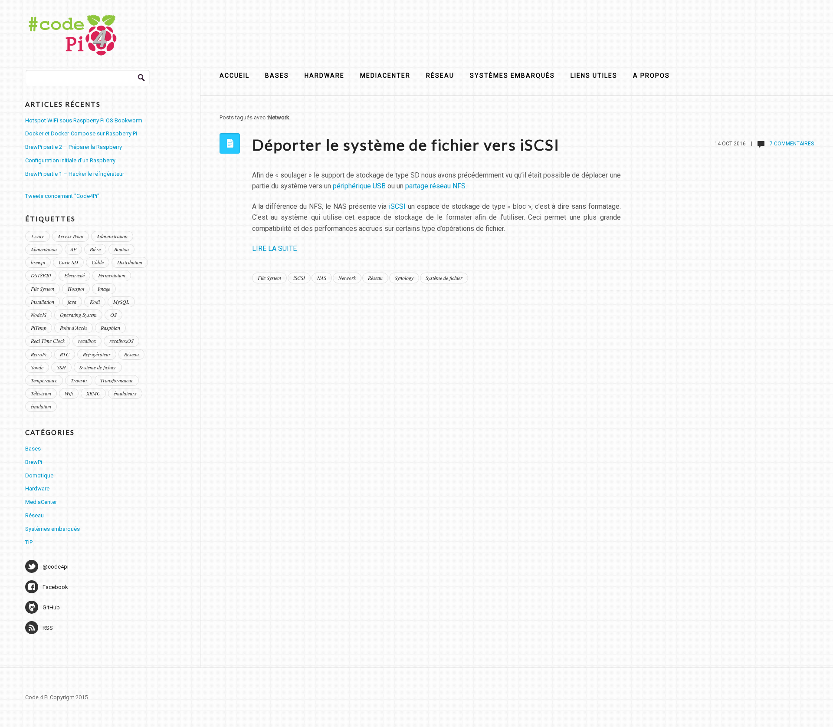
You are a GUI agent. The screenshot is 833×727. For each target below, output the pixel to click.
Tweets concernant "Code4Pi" (62, 196)
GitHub (51, 607)
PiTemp (38, 327)
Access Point (70, 236)
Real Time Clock (48, 340)
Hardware (324, 75)
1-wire (37, 236)
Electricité (74, 275)
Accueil (234, 75)
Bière (95, 249)
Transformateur (116, 380)
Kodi (95, 301)
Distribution (129, 262)
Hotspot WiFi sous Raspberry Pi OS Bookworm (83, 120)
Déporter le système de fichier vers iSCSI (406, 144)
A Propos (651, 75)
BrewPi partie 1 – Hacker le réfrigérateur (74, 174)
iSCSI (397, 206)
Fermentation (111, 275)
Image (104, 288)
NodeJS (38, 314)
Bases (277, 75)
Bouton (121, 249)
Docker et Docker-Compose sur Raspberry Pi (81, 133)
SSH (61, 367)
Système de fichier (444, 277)
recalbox (87, 340)
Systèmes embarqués (512, 75)
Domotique (39, 475)
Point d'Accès (73, 327)
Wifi (69, 393)
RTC (64, 354)
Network (347, 277)
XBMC (93, 393)
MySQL (121, 301)
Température (44, 380)
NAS (321, 277)
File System (269, 277)
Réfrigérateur (97, 354)
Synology (404, 277)
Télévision (41, 393)
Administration (112, 236)
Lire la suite (274, 248)
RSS (48, 628)
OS (113, 314)
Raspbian (110, 327)
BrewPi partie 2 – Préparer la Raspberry (73, 147)
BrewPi (33, 462)
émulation (41, 406)
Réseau (440, 75)
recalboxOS (121, 340)
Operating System (78, 314)
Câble (98, 262)
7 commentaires (791, 144)
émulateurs (125, 393)
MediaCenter (385, 75)
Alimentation (44, 249)
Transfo (79, 380)
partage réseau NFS (435, 186)
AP (73, 249)
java (72, 301)
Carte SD (68, 262)
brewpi (38, 262)
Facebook (55, 587)
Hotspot (76, 288)
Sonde (37, 367)
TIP (29, 542)
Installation (42, 301)
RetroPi (38, 354)
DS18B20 (41, 275)
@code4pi (56, 566)
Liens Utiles (594, 75)
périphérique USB (359, 186)
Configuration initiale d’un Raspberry (70, 160)
